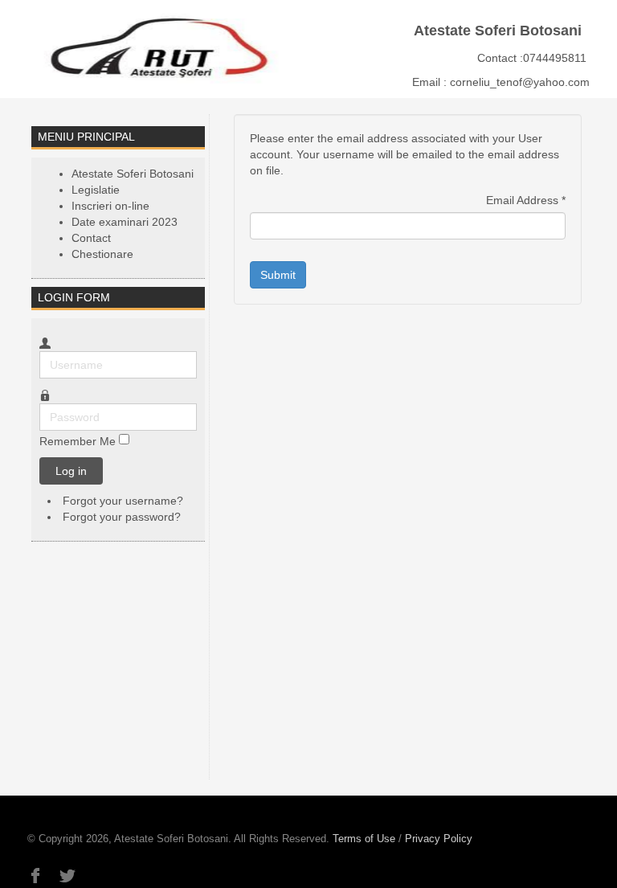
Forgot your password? (122, 516)
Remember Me (77, 441)
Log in (71, 470)
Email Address (526, 200)
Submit (278, 274)
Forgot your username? (123, 500)
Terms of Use (364, 839)
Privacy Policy (438, 839)
